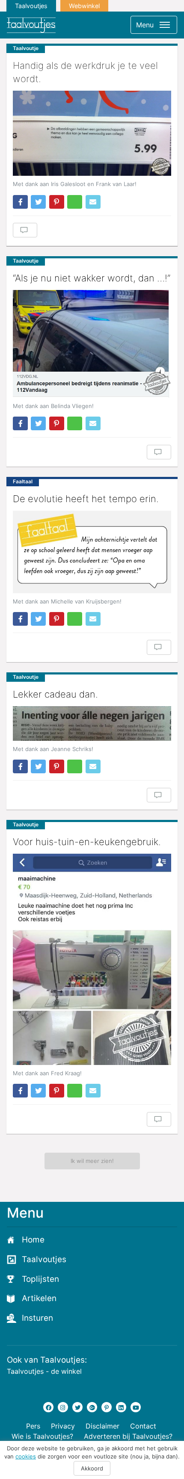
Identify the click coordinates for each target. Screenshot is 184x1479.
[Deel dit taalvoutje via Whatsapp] (74, 202)
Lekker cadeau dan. (55, 694)
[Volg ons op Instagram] (63, 1407)
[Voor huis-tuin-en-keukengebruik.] (92, 959)
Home (33, 1240)
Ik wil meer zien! (92, 1160)
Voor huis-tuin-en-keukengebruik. (87, 841)
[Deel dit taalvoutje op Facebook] (20, 202)
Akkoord (92, 1468)
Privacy (63, 1426)
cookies (25, 1456)
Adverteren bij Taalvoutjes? (128, 1436)
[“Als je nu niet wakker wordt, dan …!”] (92, 344)
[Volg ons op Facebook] (48, 1407)
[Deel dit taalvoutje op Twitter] (38, 202)
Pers (33, 1426)
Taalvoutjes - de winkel (44, 1371)
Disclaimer (102, 1426)
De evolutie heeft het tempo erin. (86, 498)
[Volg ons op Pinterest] (106, 1407)
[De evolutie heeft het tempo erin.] (92, 552)
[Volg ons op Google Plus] (92, 1407)
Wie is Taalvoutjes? (42, 1436)
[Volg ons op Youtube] (136, 1407)
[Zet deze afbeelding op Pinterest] (56, 202)
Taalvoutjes (31, 5)
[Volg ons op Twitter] (77, 1407)
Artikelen (39, 1298)
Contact (143, 1426)
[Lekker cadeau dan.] (92, 723)
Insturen (37, 1318)
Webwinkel (84, 5)
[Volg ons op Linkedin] (121, 1407)
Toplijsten (40, 1279)
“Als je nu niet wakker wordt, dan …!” (91, 278)
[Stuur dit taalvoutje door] (93, 202)
